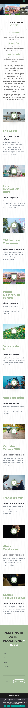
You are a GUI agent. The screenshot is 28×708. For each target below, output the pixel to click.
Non (9, 705)
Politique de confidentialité (18, 705)
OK (5, 705)
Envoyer (19, 681)
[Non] (26, 702)
